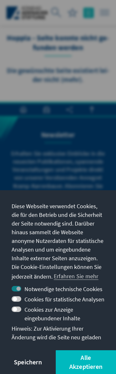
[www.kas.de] (27, 12)
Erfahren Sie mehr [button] (76, 276)
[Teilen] (69, 109)
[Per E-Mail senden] (46, 109)
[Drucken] (23, 109)
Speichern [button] (28, 362)
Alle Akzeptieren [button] (85, 361)
